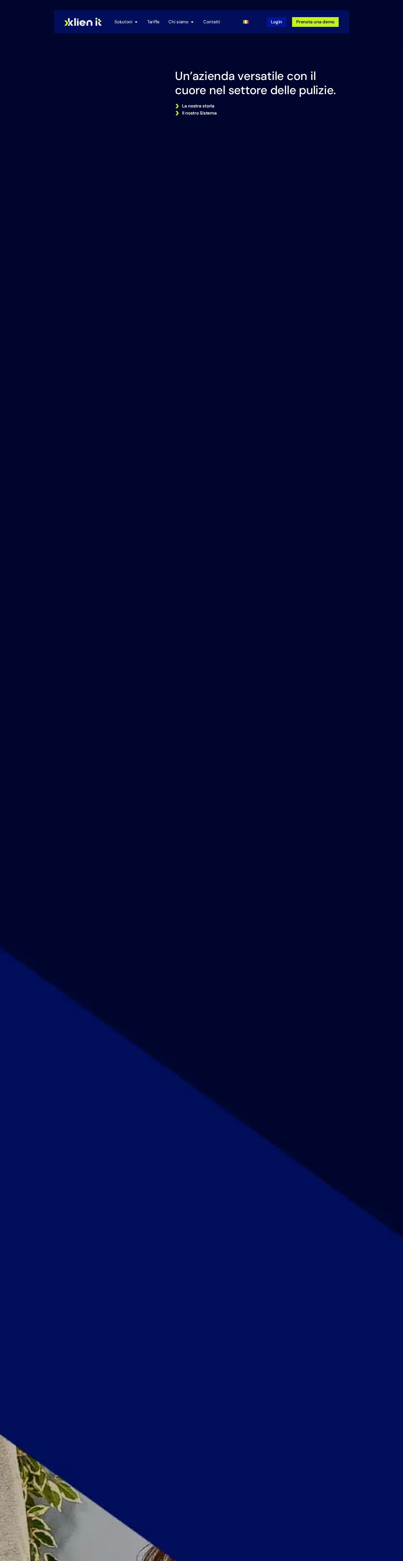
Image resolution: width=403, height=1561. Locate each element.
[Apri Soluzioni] (136, 22)
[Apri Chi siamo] (192, 22)
